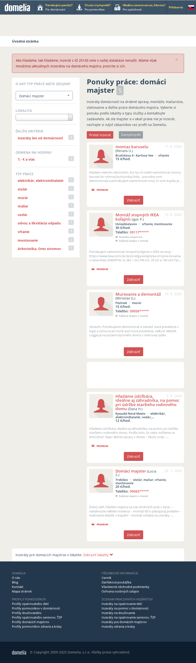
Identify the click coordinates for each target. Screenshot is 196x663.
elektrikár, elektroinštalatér (41, 180)
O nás (16, 578)
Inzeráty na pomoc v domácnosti (125, 608)
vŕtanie (23, 231)
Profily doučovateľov (27, 613)
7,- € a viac (26, 159)
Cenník (106, 578)
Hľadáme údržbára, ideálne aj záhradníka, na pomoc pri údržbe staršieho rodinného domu (147, 402)
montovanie (28, 240)
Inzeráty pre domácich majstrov (124, 622)
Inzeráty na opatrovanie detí (122, 604)
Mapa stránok (22, 591)
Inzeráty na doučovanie (118, 613)
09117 (139, 232)
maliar (23, 206)
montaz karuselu (131, 146)
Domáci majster (130, 471)
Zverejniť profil (131, 135)
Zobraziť (133, 200)
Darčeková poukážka (116, 582)
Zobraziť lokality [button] (96, 555)
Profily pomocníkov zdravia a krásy (37, 626)
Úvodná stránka (25, 41)
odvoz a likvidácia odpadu (39, 223)
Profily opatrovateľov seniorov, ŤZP (37, 617)
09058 (139, 311)
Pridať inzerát (100, 135)
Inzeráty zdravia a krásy (118, 626)
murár (23, 198)
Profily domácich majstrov (30, 622)
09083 (139, 491)
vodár (22, 214)
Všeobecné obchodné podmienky (125, 587)
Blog (15, 582)
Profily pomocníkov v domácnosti (36, 608)
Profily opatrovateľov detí (30, 604)
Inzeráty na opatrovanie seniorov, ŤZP (129, 617)
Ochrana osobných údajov (120, 591)
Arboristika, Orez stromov (39, 248)
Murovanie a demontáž (138, 294)
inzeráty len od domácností (40, 138)
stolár (22, 189)
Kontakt (17, 587)
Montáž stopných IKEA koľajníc (137, 217)
